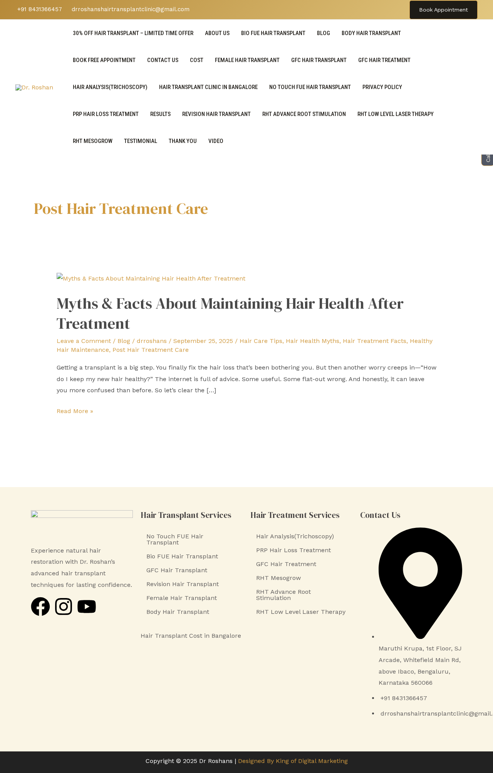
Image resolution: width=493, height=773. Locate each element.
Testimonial (140, 141)
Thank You (183, 141)
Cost (196, 60)
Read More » (75, 410)
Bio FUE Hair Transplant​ (273, 33)
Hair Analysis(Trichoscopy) (110, 87)
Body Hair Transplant (371, 33)
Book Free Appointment (104, 60)
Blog (323, 33)
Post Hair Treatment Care (150, 349)
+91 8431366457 (38, 9)
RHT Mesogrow (92, 141)
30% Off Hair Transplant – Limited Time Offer (133, 33)
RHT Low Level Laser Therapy (395, 114)
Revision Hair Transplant (216, 114)
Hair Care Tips (261, 340)
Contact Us (162, 60)
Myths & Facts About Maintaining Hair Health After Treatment (230, 313)
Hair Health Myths (312, 340)
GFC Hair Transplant (319, 60)
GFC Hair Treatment (384, 60)
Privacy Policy (382, 87)
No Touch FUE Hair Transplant (310, 87)
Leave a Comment (84, 340)
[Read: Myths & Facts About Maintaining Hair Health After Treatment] (151, 277)
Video (215, 141)
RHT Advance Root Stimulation (304, 114)
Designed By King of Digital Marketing (293, 761)
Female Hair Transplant (247, 60)
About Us (217, 33)
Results (160, 114)
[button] (443, 9)
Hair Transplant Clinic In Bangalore (208, 87)
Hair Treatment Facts (374, 340)
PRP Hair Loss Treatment (106, 114)
